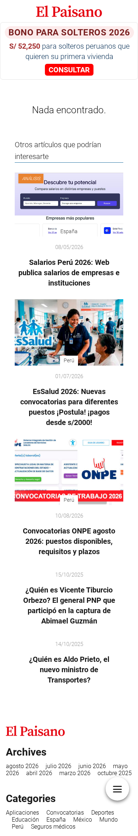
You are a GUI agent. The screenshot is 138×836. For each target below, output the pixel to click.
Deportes (102, 812)
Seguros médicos (53, 826)
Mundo (108, 819)
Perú (18, 826)
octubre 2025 (115, 773)
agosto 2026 (22, 766)
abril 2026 (39, 773)
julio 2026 (58, 766)
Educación (25, 819)
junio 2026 (92, 766)
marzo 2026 (75, 773)
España (56, 819)
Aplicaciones (22, 812)
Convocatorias (65, 812)
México (82, 819)
